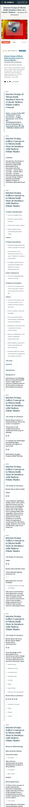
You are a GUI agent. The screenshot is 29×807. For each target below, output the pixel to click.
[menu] (2, 2)
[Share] (7, 81)
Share (14, 42)
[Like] (5, 81)
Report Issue (24, 42)
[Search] (26, 2)
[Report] (10, 81)
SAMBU (10, 2)
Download (6, 42)
